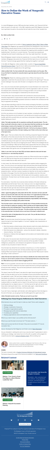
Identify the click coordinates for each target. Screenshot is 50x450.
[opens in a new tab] (11, 420)
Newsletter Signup (25, 424)
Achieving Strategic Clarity (22, 336)
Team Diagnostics (37, 329)
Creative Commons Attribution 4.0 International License (31, 352)
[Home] (5, 2)
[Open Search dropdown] (45, 2)
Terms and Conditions (41, 354)
